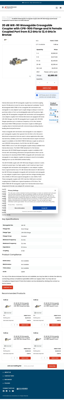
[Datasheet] (55, 111)
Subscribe (52, 366)
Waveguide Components (13, 17)
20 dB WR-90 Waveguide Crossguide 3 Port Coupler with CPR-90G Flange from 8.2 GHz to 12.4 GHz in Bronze (22, 338)
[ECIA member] (22, 389)
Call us (56, 44)
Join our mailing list (14, 366)
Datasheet (53, 110)
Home (3, 17)
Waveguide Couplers (26, 17)
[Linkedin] (7, 391)
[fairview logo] (10, 7)
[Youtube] (13, 391)
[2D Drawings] (55, 117)
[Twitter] (9, 391)
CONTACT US (8, 287)
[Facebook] (3, 391)
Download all (53, 120)
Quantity (39, 79)
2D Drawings (53, 114)
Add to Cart (47, 88)
